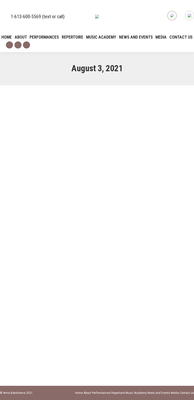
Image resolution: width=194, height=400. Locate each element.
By (32, 178)
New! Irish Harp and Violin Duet (38, 321)
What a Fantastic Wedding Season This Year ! (52, 169)
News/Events (14, 178)
